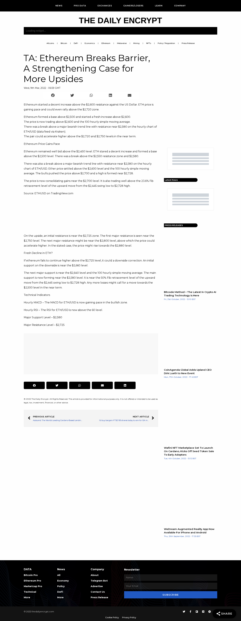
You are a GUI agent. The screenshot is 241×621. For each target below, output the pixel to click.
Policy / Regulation (166, 43)
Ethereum (105, 43)
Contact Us (98, 591)
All (58, 575)
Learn (159, 5)
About (95, 575)
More (27, 597)
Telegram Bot (99, 580)
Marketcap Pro (33, 586)
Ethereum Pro (32, 580)
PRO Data (80, 5)
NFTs (148, 43)
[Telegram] (209, 611)
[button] (53, 95)
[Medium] (203, 611)
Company (180, 5)
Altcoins (50, 43)
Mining (136, 43)
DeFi (76, 43)
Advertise (97, 586)
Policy (61, 586)
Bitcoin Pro (31, 575)
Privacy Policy (129, 617)
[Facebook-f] (190, 611)
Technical (30, 591)
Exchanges (105, 5)
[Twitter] (184, 611)
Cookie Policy (112, 617)
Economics (90, 43)
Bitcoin (64, 43)
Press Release (188, 43)
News (58, 5)
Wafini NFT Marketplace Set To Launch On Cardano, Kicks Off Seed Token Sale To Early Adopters (189, 451)
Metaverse (122, 43)
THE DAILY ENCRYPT (120, 20)
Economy (63, 580)
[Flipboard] (197, 611)
